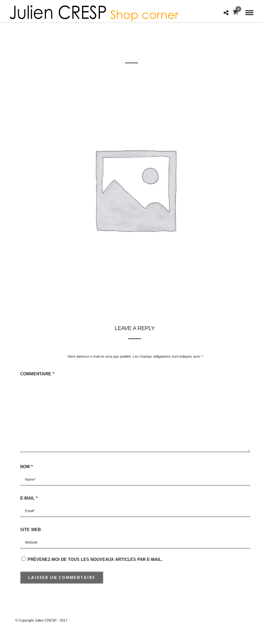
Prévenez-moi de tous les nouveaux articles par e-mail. (95, 559)
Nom (26, 466)
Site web (30, 529)
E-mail (29, 498)
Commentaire (37, 373)
